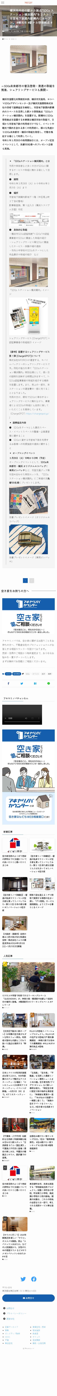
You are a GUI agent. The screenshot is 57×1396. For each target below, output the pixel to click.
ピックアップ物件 (12, 1333)
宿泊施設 (36, 1330)
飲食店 (35, 1333)
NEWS (8, 31)
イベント (35, 674)
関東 (49, 674)
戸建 (7, 1340)
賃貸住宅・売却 (39, 1327)
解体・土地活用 (39, 1343)
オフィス (36, 1336)
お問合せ (10, 1308)
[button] (2, 2)
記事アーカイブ (11, 1327)
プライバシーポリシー (16, 1313)
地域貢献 (16, 31)
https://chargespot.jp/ (37, 413)
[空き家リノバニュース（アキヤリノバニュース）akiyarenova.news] (28, 2)
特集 (7, 1330)
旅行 (43, 674)
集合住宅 (8, 1343)
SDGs (27, 674)
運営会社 (10, 1318)
